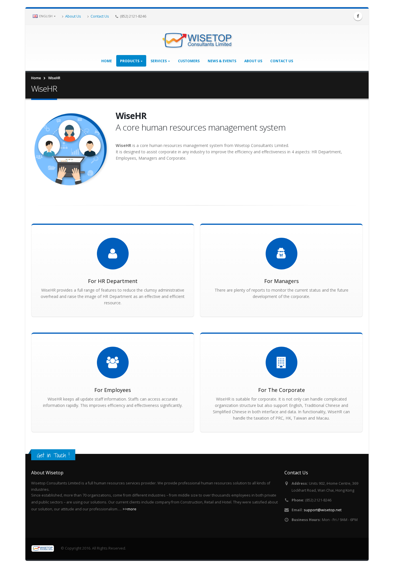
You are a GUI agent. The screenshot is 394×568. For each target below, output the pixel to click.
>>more (129, 509)
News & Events (222, 61)
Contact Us (100, 16)
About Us (73, 16)
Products (129, 61)
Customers (189, 61)
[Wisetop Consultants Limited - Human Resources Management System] (197, 40)
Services (159, 61)
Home (106, 61)
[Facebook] (358, 16)
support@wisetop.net (323, 509)
